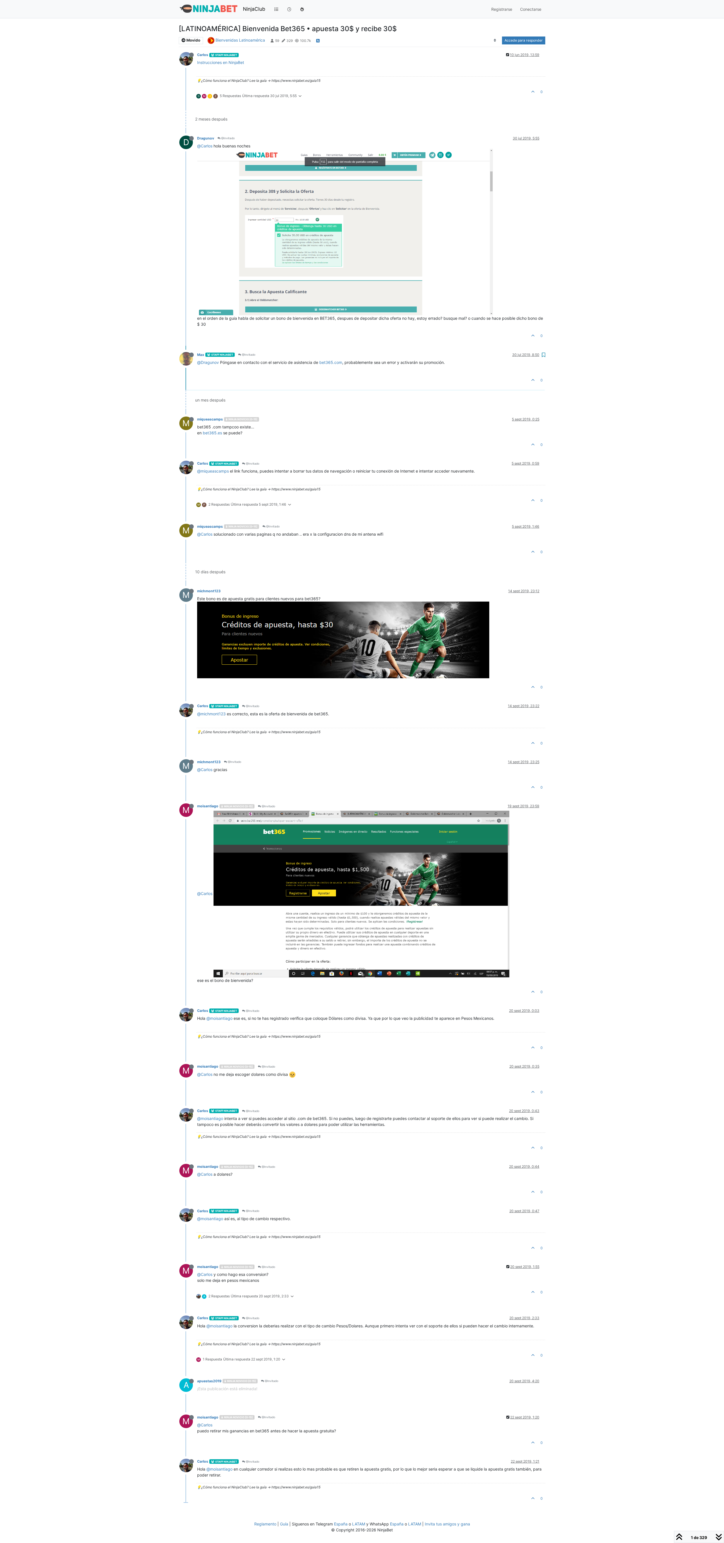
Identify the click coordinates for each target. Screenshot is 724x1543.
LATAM (358, 1523)
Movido (193, 40)
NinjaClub (254, 9)
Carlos (202, 55)
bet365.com (330, 362)
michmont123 (209, 591)
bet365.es (212, 432)
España (341, 1523)
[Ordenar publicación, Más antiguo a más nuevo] (495, 40)
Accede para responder (524, 40)
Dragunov (205, 138)
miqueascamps (210, 419)
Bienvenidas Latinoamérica (240, 40)
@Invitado (227, 138)
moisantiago (207, 806)
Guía (284, 1523)
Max (200, 355)
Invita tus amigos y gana (447, 1523)
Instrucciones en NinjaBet (220, 62)
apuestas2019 (209, 1381)
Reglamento (265, 1523)
